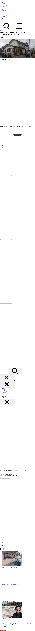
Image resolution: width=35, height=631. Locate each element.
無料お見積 (2, 549)
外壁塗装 (4, 3)
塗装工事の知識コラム (5, 626)
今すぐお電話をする (3, 630)
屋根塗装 (4, 4)
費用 (4, 11)
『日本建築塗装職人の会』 (17, 470)
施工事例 (3, 18)
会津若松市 (3, 148)
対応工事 (3, 2)
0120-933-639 (6, 476)
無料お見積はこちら (17, 134)
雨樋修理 (4, 6)
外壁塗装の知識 (3, 548)
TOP (2, 620)
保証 (2, 9)
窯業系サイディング (5, 147)
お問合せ (3, 627)
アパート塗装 (5, 5)
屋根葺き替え (5, 17)
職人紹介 (3, 8)
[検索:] (4, 373)
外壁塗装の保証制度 (3, 545)
